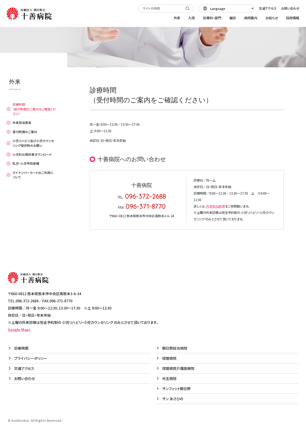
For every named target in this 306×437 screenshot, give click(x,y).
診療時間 (21, 348)
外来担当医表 (22, 122)
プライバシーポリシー (30, 358)
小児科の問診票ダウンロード (32, 154)
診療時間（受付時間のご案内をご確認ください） (34, 109)
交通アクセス (268, 8)
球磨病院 (169, 358)
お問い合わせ (290, 8)
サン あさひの (172, 398)
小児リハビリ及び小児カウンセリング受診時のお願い (33, 142)
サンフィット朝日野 (176, 388)
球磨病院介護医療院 (178, 368)
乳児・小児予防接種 (26, 163)
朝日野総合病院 (174, 348)
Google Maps (19, 329)
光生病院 (169, 378)
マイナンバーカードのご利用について (33, 174)
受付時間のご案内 (25, 132)
